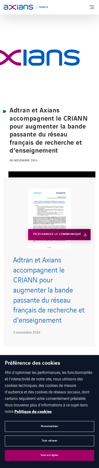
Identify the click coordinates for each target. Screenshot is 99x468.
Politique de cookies (33, 411)
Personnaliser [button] (49, 426)
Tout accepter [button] (50, 455)
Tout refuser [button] (49, 440)
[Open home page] (18, 7)
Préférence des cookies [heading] (32, 363)
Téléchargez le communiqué (57, 234)
